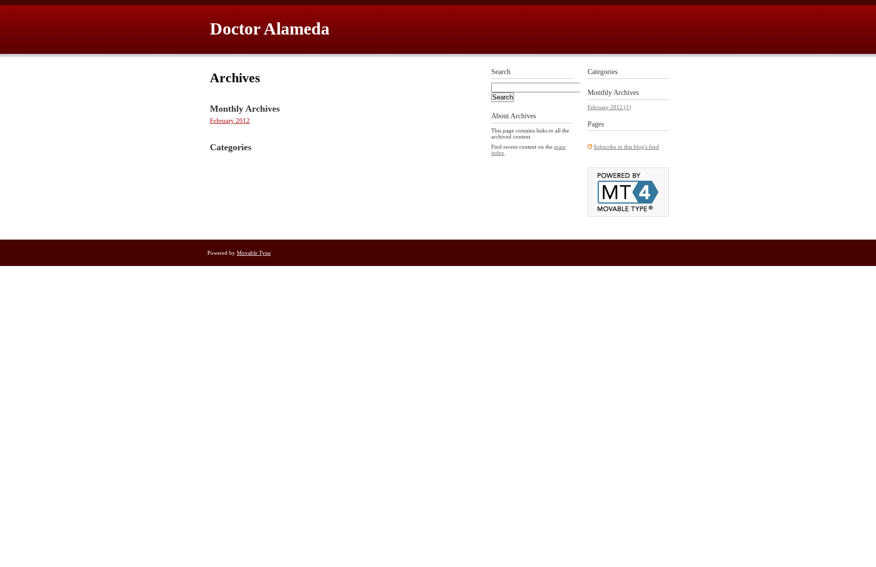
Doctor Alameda (270, 28)
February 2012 (230, 120)
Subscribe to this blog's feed (626, 147)
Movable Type (254, 253)
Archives (626, 92)
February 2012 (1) (609, 107)
